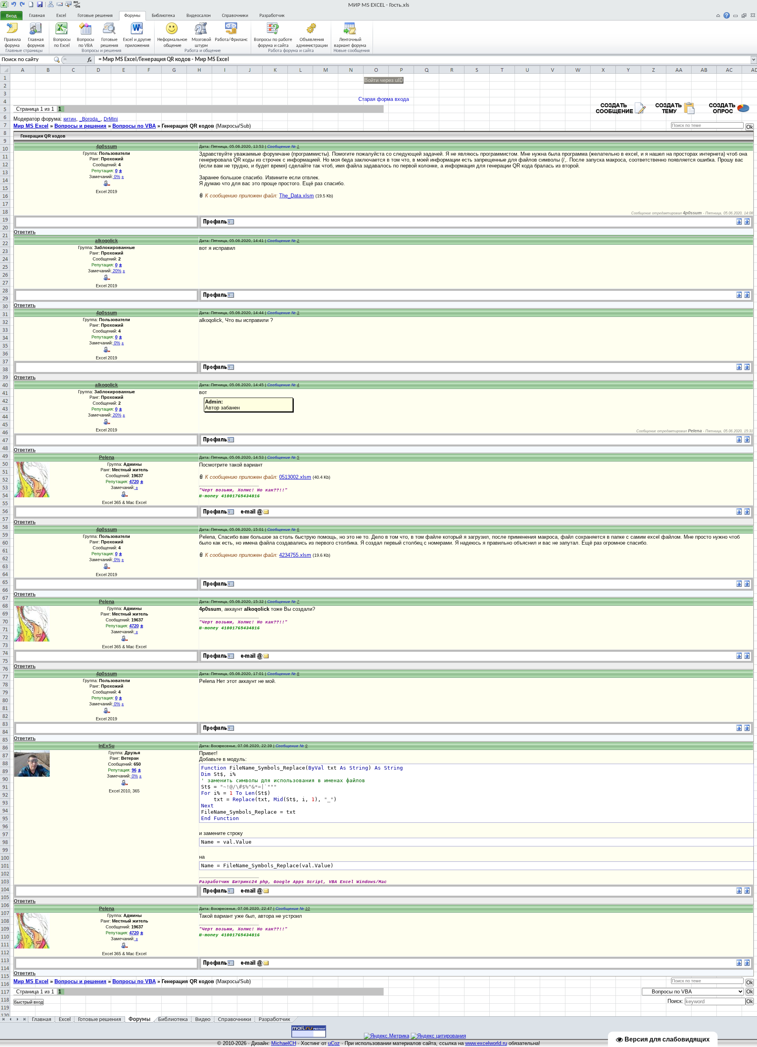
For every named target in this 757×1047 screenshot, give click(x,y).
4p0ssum (106, 146)
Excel (61, 15)
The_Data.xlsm (296, 196)
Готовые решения (95, 15)
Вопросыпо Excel (62, 42)
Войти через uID (383, 80)
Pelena (106, 457)
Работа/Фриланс (231, 39)
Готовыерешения (109, 42)
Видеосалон (198, 15)
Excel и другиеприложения (137, 42)
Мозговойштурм (201, 42)
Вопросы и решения (80, 126)
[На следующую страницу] (22, 4)
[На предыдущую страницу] (13, 4)
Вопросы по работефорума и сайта (273, 42)
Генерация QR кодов (188, 126)
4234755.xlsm (295, 555)
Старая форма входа (383, 99)
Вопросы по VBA (134, 126)
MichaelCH (283, 1043)
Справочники (235, 15)
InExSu (106, 746)
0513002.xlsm (295, 477)
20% (116, 270)
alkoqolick (106, 241)
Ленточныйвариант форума (350, 42)
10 (307, 908)
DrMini (111, 119)
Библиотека (163, 15)
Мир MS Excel (30, 126)
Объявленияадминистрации (312, 42)
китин (69, 119)
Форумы (132, 15)
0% (116, 176)
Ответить (24, 232)
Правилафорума (12, 42)
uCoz (334, 1043)
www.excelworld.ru (486, 1043)
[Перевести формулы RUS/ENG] (77, 4)
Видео (203, 1020)
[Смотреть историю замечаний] (135, 487)
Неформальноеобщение (172, 42)
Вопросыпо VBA (85, 42)
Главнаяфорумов (36, 42)
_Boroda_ (90, 119)
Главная (37, 15)
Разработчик (272, 15)
